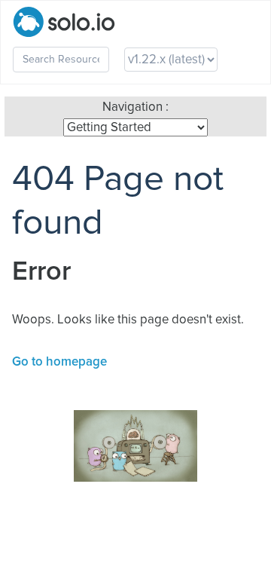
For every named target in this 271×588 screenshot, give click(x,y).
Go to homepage (59, 362)
